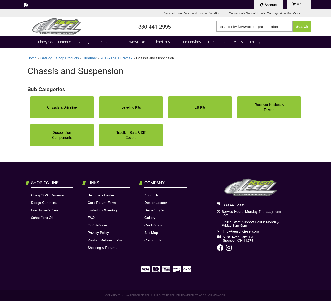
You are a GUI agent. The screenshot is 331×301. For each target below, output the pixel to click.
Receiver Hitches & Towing (269, 107)
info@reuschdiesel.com (241, 231)
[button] (263, 26)
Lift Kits (200, 107)
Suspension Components (62, 135)
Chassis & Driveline (62, 107)
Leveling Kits (131, 107)
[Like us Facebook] (220, 248)
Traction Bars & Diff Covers (131, 135)
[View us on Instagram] (229, 248)
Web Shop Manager (212, 295)
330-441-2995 (234, 204)
